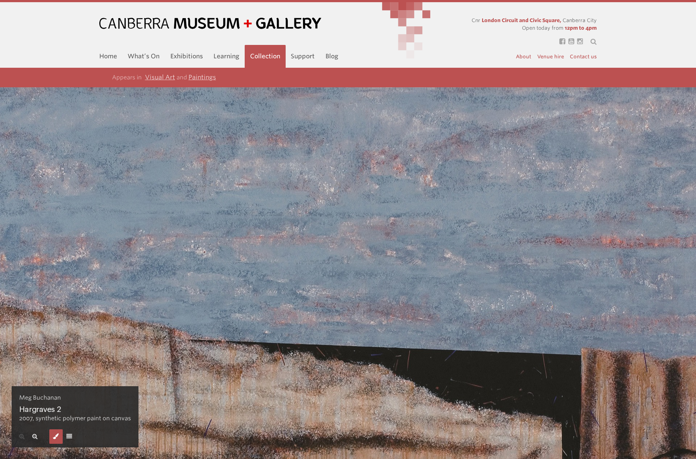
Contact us (583, 56)
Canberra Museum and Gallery (210, 23)
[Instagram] (578, 42)
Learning (226, 56)
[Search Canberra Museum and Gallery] (590, 42)
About (523, 56)
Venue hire (550, 56)
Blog (332, 56)
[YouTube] (569, 42)
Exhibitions (186, 56)
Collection (265, 56)
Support (303, 56)
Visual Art (160, 77)
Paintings (202, 77)
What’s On (144, 56)
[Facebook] (560, 42)
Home (108, 56)
